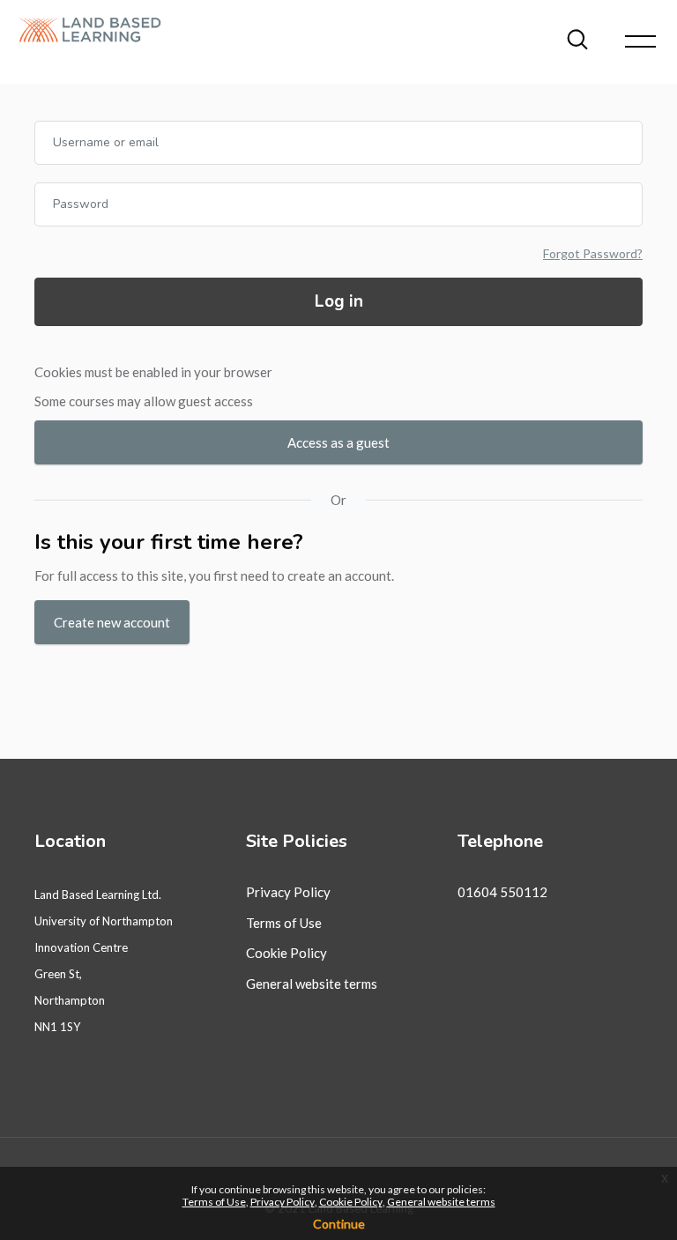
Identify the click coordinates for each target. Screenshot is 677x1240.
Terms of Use (284, 923)
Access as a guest (338, 442)
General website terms (311, 983)
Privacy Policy (288, 892)
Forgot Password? (593, 253)
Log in (339, 301)
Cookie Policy (286, 953)
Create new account (112, 622)
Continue (339, 1223)
